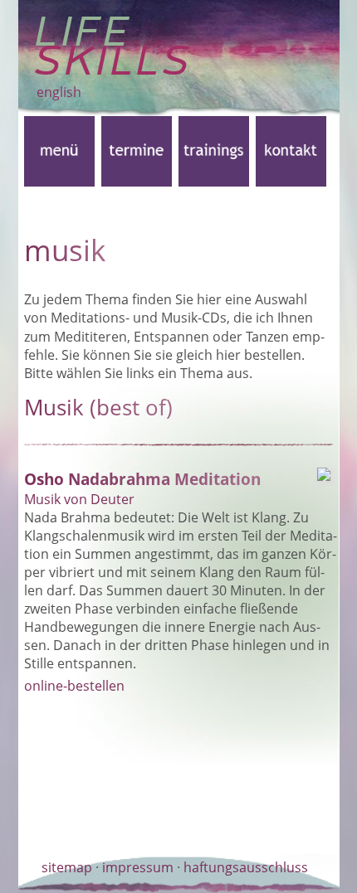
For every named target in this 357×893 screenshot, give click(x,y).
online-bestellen (74, 686)
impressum (138, 867)
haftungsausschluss (245, 867)
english (59, 92)
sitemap (67, 867)
